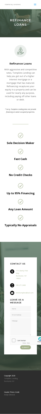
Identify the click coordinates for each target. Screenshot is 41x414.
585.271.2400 (21, 285)
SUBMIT (25, 347)
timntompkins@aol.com (24, 293)
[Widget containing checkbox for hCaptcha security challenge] (20, 340)
